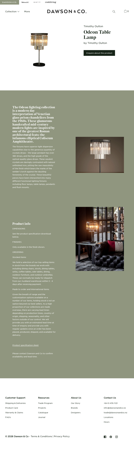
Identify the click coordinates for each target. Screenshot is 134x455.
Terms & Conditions (41, 436)
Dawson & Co (21, 436)
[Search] (114, 12)
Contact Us (110, 397)
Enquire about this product (99, 53)
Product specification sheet (25, 345)
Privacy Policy (62, 436)
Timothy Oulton (93, 26)
